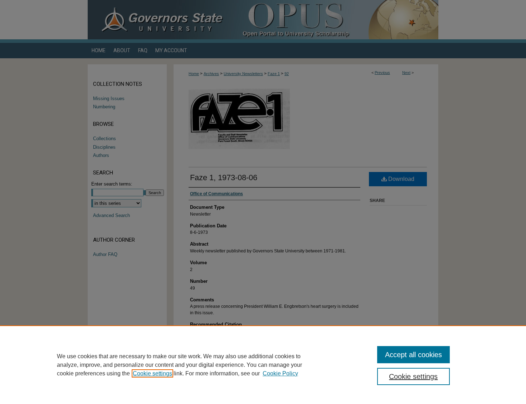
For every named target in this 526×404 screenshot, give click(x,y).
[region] (263, 364)
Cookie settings (152, 373)
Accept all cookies (413, 355)
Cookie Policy (280, 373)
